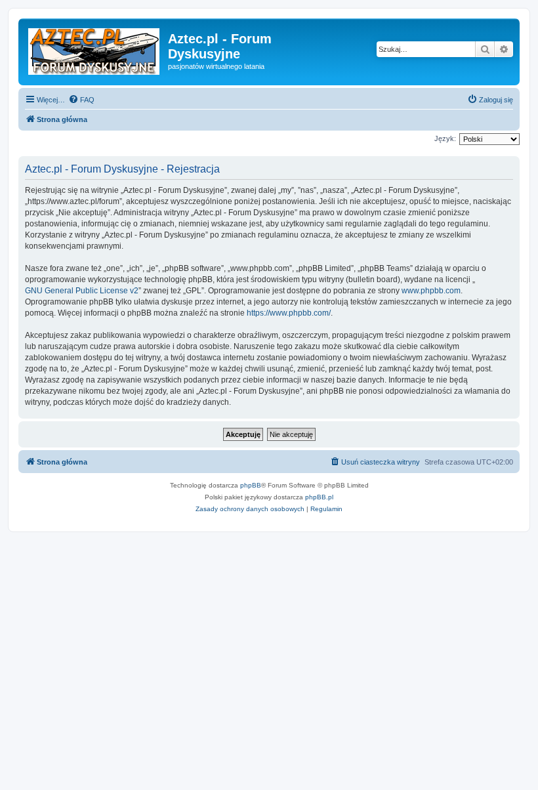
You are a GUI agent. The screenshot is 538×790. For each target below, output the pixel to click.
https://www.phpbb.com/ (289, 313)
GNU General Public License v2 (81, 290)
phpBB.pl (319, 497)
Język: (445, 138)
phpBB (250, 485)
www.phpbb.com (431, 290)
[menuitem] (81, 100)
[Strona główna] (95, 49)
